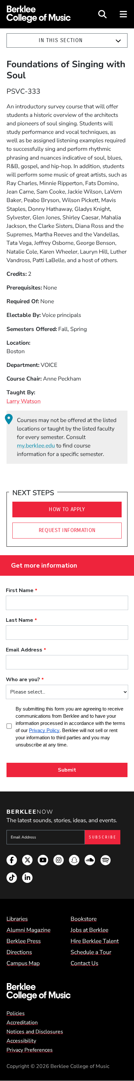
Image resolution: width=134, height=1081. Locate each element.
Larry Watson (24, 401)
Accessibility (21, 1040)
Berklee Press (24, 941)
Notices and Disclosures (35, 1031)
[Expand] (118, 40)
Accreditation (22, 1022)
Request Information (67, 530)
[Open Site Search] (102, 14)
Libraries (17, 919)
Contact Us (84, 963)
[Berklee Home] (67, 991)
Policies (16, 1013)
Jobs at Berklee (89, 930)
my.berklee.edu (36, 445)
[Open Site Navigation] (124, 14)
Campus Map (23, 963)
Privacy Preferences (30, 1050)
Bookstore (84, 919)
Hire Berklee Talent (95, 941)
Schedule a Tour (91, 952)
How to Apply (67, 509)
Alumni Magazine (28, 930)
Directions (19, 952)
